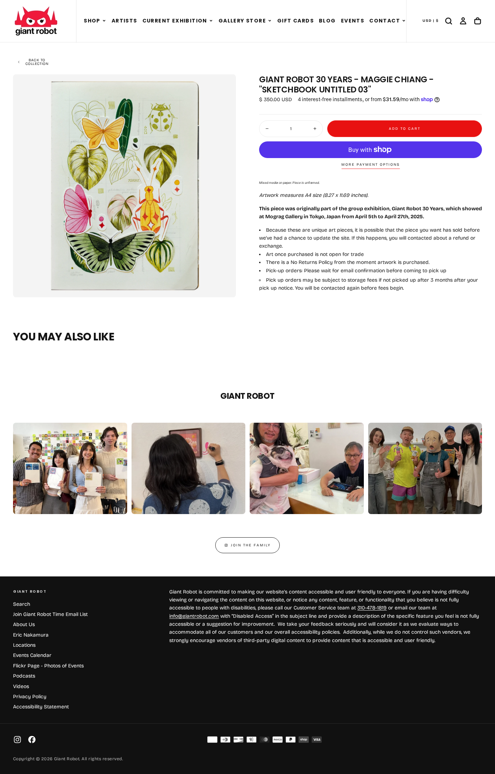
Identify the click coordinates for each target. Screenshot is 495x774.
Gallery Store (242, 20)
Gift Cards (295, 20)
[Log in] (463, 21)
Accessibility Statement (41, 707)
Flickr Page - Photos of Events (48, 666)
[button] (104, 21)
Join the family (251, 545)
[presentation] (224, 285)
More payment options (370, 164)
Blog (327, 20)
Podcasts (24, 676)
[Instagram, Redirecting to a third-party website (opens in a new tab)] (17, 739)
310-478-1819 (372, 608)
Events (352, 20)
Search (21, 604)
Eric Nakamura (31, 635)
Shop (92, 20)
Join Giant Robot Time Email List (50, 614)
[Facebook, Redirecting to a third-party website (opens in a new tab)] (32, 739)
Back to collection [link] (36, 62)
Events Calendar (32, 655)
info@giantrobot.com (194, 616)
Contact (384, 20)
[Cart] (477, 21)
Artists (124, 20)
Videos (21, 686)
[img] (212, 739)
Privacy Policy (29, 697)
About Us (24, 624)
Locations (24, 645)
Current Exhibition (174, 20)
